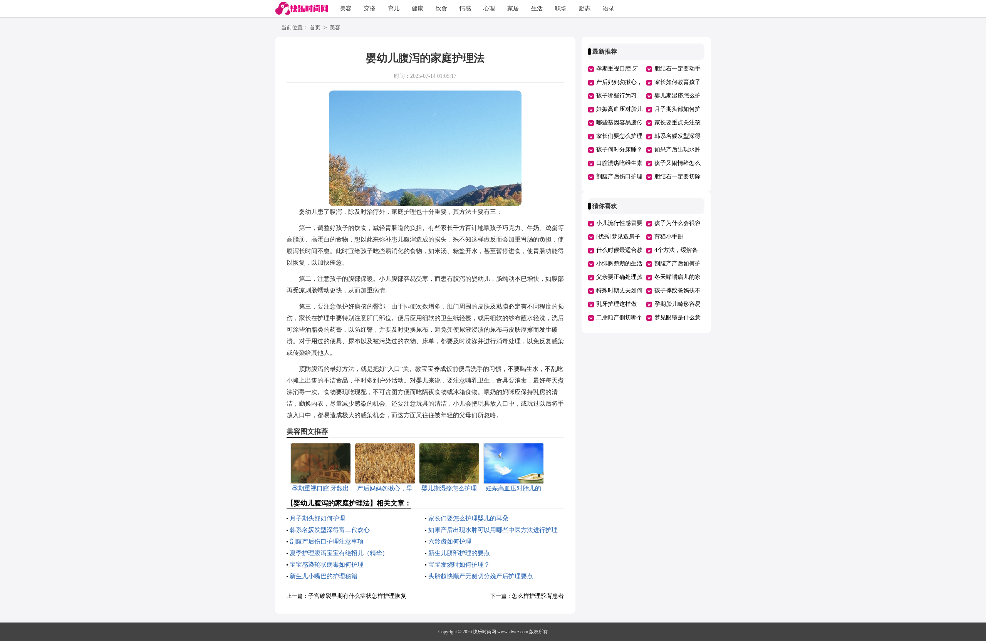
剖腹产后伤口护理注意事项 (327, 541)
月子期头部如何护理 (317, 518)
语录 (608, 8)
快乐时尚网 (484, 631)
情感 (465, 8)
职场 (561, 8)
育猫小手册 (668, 236)
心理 (489, 8)
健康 (417, 8)
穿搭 (370, 8)
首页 (315, 27)
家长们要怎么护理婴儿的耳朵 (468, 518)
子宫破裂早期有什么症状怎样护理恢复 (357, 596)
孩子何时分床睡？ (619, 149)
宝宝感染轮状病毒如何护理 (327, 564)
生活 (537, 8)
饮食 (441, 8)
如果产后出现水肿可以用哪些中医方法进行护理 (493, 530)
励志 (584, 8)
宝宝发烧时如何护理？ (459, 564)
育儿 (393, 8)
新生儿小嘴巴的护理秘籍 (323, 576)
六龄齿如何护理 (449, 541)
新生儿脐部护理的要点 (459, 553)
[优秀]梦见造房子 (618, 236)
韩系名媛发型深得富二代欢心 (330, 530)
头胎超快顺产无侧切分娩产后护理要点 (480, 576)
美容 (346, 8)
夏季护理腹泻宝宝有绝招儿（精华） (339, 553)
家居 (513, 8)
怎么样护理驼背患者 (538, 596)
